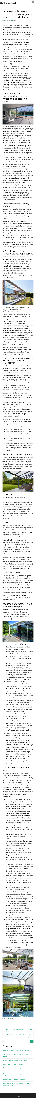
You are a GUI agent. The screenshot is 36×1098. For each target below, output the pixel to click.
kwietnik (14, 20)
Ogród (5, 1018)
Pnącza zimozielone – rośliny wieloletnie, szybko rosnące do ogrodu (19, 1036)
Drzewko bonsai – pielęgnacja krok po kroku (15, 1060)
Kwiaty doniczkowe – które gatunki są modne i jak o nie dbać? (18, 1030)
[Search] (31, 1041)
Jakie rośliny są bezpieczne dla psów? (13, 1064)
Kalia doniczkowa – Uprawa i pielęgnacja (14, 1079)
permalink (12, 1018)
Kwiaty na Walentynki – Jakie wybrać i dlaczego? (16, 1050)
